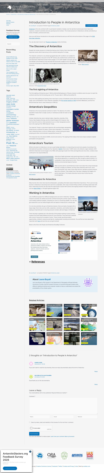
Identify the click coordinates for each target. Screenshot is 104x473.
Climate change (11, 106)
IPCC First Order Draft (11, 63)
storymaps (16, 152)
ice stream (16, 130)
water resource (15, 158)
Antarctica (45, 4)
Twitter (60, 466)
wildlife (7, 160)
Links (7, 25)
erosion (8, 118)
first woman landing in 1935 (68, 100)
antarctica (9, 100)
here (39, 221)
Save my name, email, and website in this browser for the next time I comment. (52, 422)
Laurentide (17, 134)
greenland (12, 123)
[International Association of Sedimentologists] (89, 456)
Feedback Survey (13, 37)
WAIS (8, 158)
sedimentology (9, 152)
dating (8, 116)
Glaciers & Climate (55, 4)
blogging (9, 102)
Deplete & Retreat (88, 4)
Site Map (8, 20)
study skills (9, 155)
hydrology (8, 128)
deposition (13, 116)
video (17, 156)
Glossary (8, 23)
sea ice (7, 150)
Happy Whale (37, 188)
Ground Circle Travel (41, 85)
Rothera (8, 147)
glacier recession (12, 120)
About (46, 10)
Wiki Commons (32, 174)
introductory (10, 132)
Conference (8, 107)
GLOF (7, 122)
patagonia (8, 139)
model (7, 137)
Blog (51, 10)
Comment (32, 396)
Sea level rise (13, 150)
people (13, 139)
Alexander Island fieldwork (10, 96)
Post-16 (10, 143)
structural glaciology (10, 153)
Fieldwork (14, 118)
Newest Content (10, 22)
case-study (10, 104)
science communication (11, 149)
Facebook (54, 466)
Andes (7, 98)
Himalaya (12, 127)
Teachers (40, 10)
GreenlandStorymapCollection (12, 125)
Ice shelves (9, 130)
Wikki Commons (85, 64)
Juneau (8, 134)
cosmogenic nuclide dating (12, 110)
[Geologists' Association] (64, 455)
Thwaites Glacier (9, 156)
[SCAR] (39, 455)
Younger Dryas (13, 160)
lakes (12, 134)
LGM (7, 136)
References (38, 261)
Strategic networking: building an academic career (11, 82)
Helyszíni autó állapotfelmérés (43, 375)
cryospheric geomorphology (11, 113)
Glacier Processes (67, 4)
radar (7, 145)
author (17, 100)
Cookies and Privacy (68, 466)
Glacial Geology (77, 4)
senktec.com (86, 466)
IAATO (60, 149)
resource (12, 146)
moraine (12, 137)
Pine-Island (8, 140)
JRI (16, 132)
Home (39, 4)
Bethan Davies (9, 172)
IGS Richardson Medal (11, 79)
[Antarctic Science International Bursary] (77, 455)
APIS (14, 100)
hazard (8, 127)
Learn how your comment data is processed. (62, 436)
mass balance (13, 136)
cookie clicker (38, 362)
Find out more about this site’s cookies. (57, 1)
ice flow (13, 128)
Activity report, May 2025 (12, 85)
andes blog (12, 98)
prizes (16, 143)
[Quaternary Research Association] (52, 455)
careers (14, 102)
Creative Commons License (43, 466)
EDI (17, 116)
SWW (14, 155)
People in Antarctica (51, 42)
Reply (96, 371)
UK (14, 156)
